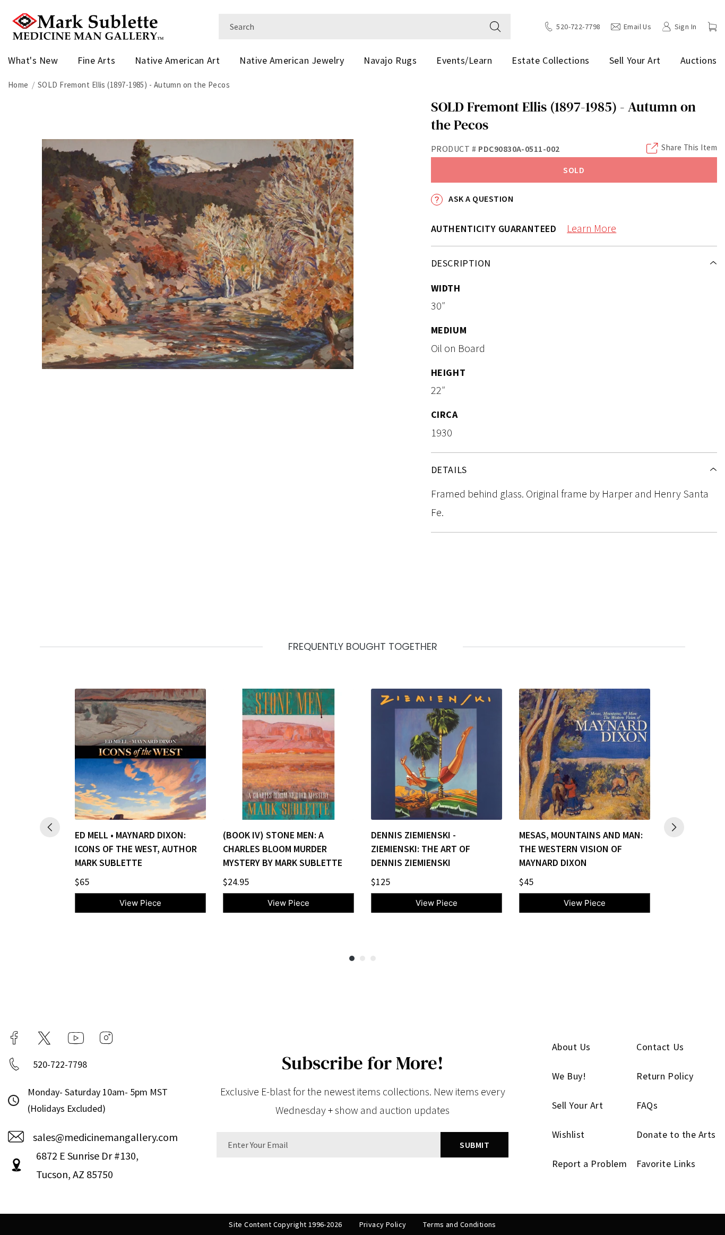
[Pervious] (50, 827)
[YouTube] (76, 1038)
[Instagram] (106, 1038)
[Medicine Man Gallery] (87, 25)
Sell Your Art (635, 60)
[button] (712, 26)
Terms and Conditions (459, 1224)
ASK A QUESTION (480, 198)
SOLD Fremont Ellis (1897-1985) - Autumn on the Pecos (134, 85)
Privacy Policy (383, 1224)
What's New (33, 60)
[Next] (674, 827)
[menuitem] (35, 60)
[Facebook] (14, 1038)
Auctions (698, 60)
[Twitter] (44, 1038)
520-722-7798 (60, 1064)
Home (18, 85)
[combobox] (349, 26)
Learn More (591, 228)
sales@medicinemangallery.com (105, 1137)
